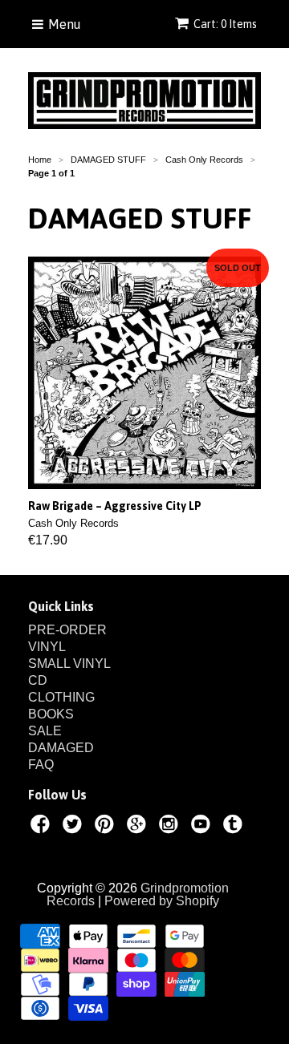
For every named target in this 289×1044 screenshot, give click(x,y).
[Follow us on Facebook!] (43, 827)
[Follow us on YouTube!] (203, 827)
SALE (45, 731)
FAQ (41, 764)
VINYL (47, 647)
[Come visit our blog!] (235, 827)
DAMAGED (61, 748)
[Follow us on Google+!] (139, 827)
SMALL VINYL (69, 663)
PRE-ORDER (67, 630)
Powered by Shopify (161, 901)
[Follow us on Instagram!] (171, 827)
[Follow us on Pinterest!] (107, 827)
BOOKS (51, 714)
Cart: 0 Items (225, 24)
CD (37, 680)
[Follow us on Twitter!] (75, 827)
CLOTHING (61, 697)
